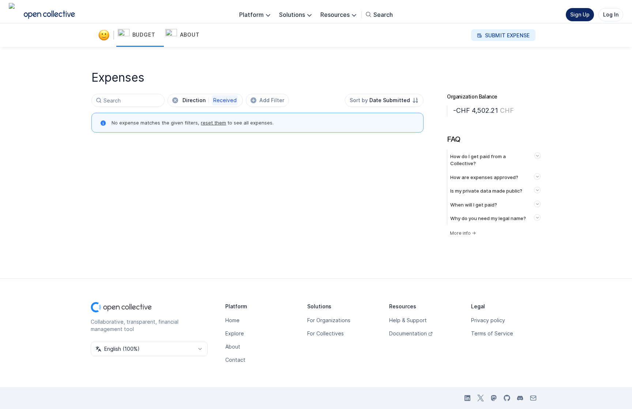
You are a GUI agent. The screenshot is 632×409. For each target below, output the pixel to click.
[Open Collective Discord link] (520, 398)
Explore (234, 333)
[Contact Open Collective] (533, 398)
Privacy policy (488, 320)
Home (232, 320)
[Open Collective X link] (480, 398)
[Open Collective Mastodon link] (494, 398)
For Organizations (328, 320)
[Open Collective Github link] (507, 398)
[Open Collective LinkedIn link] (467, 398)
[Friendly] (105, 35)
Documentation (408, 333)
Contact (235, 360)
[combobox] (384, 100)
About (232, 346)
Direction (210, 100)
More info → (463, 233)
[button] (140, 35)
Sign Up (580, 14)
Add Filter (271, 100)
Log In (610, 14)
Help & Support (408, 320)
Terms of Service (492, 333)
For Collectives (325, 333)
